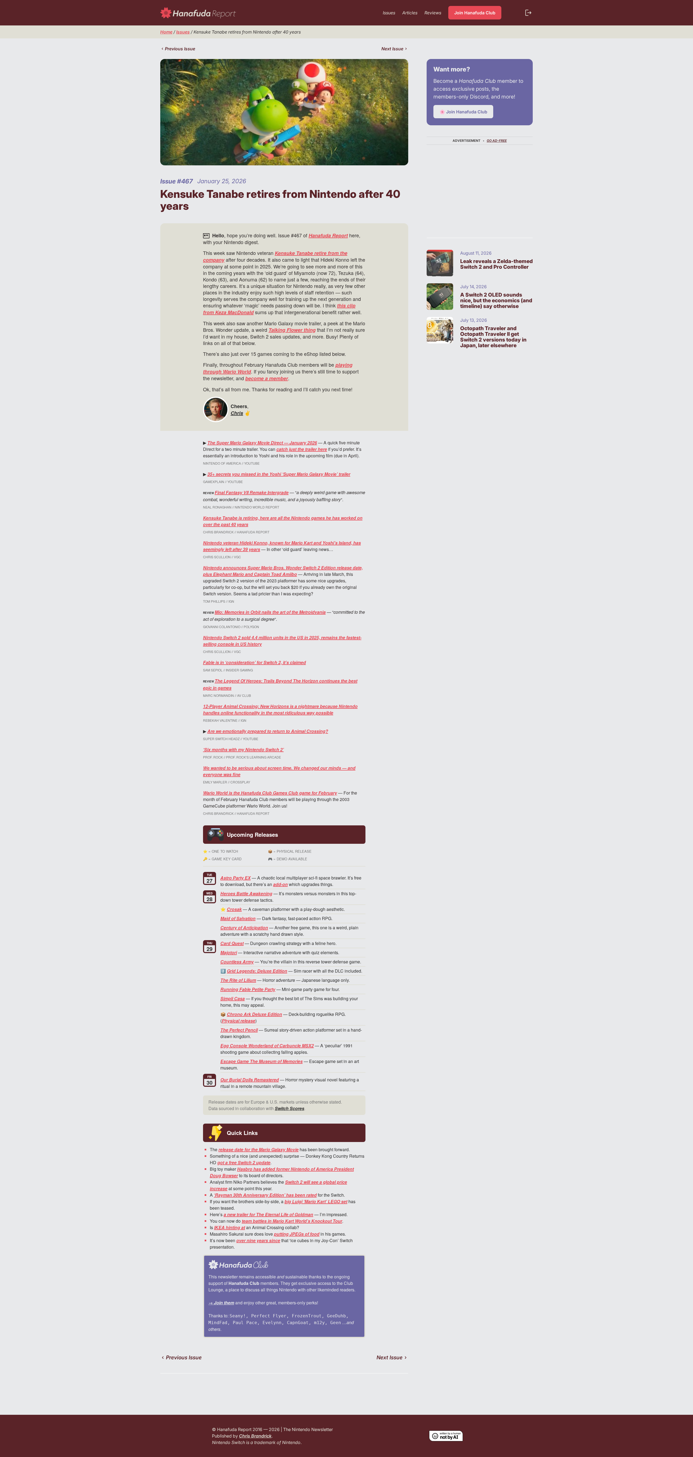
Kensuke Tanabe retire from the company (275, 256)
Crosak (234, 909)
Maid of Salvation (238, 918)
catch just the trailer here (301, 449)
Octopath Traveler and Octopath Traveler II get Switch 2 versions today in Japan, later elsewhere (493, 337)
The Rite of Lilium (238, 980)
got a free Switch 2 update (243, 1162)
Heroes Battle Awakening (246, 893)
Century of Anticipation (244, 927)
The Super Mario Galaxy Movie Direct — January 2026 (262, 442)
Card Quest (232, 943)
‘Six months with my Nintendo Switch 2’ (243, 749)
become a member (266, 378)
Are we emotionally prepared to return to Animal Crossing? (267, 731)
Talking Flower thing (292, 329)
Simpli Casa (232, 998)
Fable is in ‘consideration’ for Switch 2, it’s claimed (254, 662)
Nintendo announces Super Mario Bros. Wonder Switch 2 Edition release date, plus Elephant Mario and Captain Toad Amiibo (283, 571)
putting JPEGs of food (296, 1234)
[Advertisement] (479, 185)
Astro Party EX (235, 878)
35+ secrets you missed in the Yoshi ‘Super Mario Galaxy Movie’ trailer (278, 474)
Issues (183, 32)
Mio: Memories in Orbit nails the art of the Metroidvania (270, 612)
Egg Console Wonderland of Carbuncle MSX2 (267, 1045)
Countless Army (237, 962)
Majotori (228, 952)
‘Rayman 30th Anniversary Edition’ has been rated (265, 1195)
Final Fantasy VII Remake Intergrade (252, 492)
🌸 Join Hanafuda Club (463, 111)
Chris (237, 412)
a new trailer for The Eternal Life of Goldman (268, 1214)
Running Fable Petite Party (247, 989)
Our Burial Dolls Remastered (249, 1080)
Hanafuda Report (328, 235)
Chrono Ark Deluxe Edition (254, 1014)
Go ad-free (497, 140)
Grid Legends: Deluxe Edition (257, 971)
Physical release (238, 1021)
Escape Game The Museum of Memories (261, 1061)
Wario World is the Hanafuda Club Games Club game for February (270, 793)
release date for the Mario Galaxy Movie (258, 1149)
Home (166, 32)
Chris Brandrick (255, 1436)
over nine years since (258, 1240)
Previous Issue (180, 48)
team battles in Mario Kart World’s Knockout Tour (292, 1221)
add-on (280, 884)
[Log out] (528, 12)
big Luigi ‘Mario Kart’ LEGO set (316, 1201)
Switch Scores (289, 1108)
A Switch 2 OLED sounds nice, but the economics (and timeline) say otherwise (496, 300)
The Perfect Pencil (239, 1030)
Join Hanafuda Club (474, 12)
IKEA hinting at (229, 1227)
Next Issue (392, 48)
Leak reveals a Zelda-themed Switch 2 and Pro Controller (496, 264)
